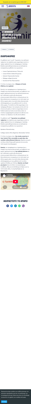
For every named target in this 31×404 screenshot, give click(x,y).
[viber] (23, 206)
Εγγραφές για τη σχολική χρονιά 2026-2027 (14, 2)
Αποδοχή (4, 401)
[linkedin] (15, 206)
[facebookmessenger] (11, 206)
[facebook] (7, 206)
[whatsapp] (19, 206)
